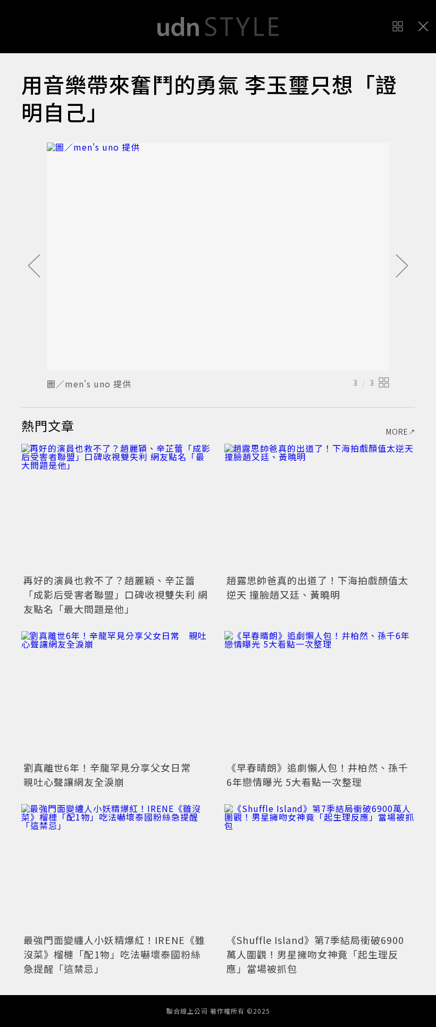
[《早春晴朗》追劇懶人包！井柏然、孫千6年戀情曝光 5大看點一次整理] (319, 694)
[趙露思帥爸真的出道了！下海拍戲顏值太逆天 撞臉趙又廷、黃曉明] (319, 507)
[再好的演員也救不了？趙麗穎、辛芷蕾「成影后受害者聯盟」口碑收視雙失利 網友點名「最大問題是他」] (116, 507)
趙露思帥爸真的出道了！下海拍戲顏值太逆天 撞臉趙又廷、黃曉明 (317, 587)
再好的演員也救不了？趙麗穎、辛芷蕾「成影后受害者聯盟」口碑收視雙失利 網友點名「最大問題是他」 (115, 594)
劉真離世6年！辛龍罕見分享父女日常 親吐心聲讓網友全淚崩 (112, 774)
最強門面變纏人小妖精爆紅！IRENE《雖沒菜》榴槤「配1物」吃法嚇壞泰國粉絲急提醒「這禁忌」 (114, 954)
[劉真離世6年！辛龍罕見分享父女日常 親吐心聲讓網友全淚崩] (116, 694)
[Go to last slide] (34, 266)
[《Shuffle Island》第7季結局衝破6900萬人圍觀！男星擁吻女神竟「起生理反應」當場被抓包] (319, 867)
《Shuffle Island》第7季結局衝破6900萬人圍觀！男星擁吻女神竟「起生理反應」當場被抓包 (315, 954)
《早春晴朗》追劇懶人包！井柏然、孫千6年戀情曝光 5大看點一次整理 (317, 774)
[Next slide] (402, 266)
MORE (397, 431)
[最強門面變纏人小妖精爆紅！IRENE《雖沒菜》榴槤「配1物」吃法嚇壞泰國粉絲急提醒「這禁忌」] (116, 867)
